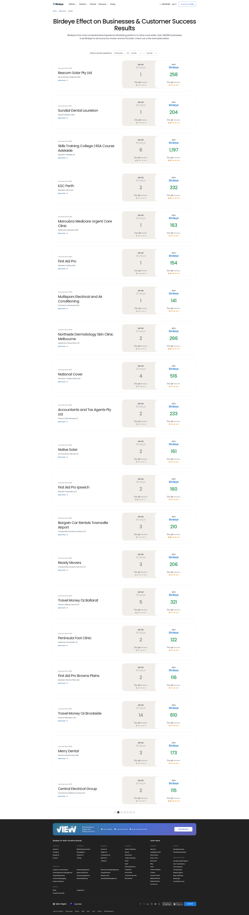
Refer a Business (178, 875)
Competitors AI (105, 855)
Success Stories (155, 875)
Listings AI (56, 852)
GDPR (83, 911)
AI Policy (99, 911)
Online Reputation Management (62, 872)
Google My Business (59, 875)
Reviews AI (56, 855)
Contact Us (153, 884)
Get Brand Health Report (180, 861)
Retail (126, 861)
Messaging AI (81, 852)
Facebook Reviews (58, 881)
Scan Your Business (179, 864)
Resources (102, 4)
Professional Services (179, 852)
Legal (126, 864)
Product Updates (155, 869)
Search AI (55, 849)
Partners (93, 4)
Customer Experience (83, 875)
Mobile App (176, 878)
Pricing (112, 4)
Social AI (55, 858)
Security (77, 911)
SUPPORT (190, 904)
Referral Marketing (82, 878)
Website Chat (105, 875)
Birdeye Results (155, 881)
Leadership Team (155, 852)
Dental (127, 852)
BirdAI (54, 890)
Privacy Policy (68, 911)
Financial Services (130, 867)
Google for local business (60, 870)
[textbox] (136, 53)
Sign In (174, 4)
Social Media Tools (178, 881)
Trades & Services (130, 858)
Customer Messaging (59, 878)
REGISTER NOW (183, 829)
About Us (153, 849)
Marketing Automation (83, 849)
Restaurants (128, 878)
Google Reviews (105, 872)
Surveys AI (104, 849)
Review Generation (82, 872)
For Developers (177, 870)
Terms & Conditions (58, 911)
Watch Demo (154, 855)
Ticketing (103, 861)
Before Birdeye (140, 66)
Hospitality (128, 869)
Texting (79, 858)
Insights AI (104, 852)
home (55, 11)
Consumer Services (131, 875)
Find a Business (178, 867)
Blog (151, 864)
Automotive (128, 872)
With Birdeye (173, 66)
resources (62, 11)
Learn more (64, 80)
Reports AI (104, 858)
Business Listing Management (110, 870)
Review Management (83, 870)
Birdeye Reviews (155, 878)
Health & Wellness (130, 849)
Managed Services (178, 849)
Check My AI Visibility (187, 4)
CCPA (93, 911)
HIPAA (88, 911)
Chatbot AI (80, 855)
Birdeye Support (178, 872)
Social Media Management (109, 878)
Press (152, 867)
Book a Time (154, 858)
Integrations (80, 890)
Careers (152, 872)
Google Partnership (58, 893)
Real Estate (128, 855)
